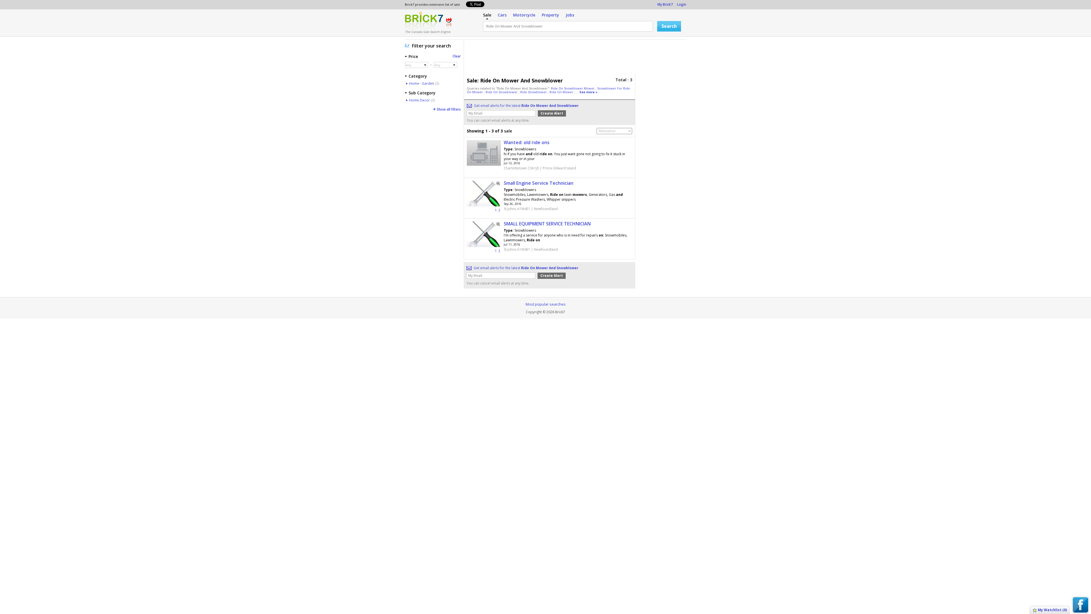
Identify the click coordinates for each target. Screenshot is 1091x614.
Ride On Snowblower (502, 92)
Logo (424, 21)
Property (550, 15)
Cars (502, 15)
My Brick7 (665, 4)
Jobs (570, 15)
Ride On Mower (561, 92)
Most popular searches (546, 304)
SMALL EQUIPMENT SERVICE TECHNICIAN (547, 224)
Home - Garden (421, 83)
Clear (457, 56)
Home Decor (419, 100)
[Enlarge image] (496, 185)
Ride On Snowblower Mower (573, 88)
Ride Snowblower (534, 92)
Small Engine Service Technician (538, 183)
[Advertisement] (576, 58)
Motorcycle (524, 15)
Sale (487, 15)
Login (681, 4)
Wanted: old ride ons (526, 142)
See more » (588, 92)
